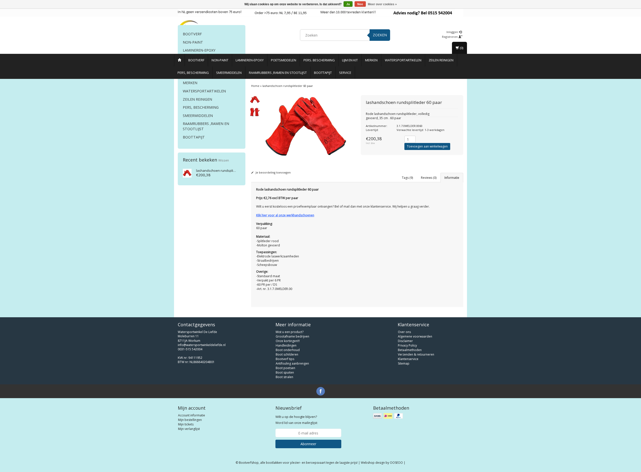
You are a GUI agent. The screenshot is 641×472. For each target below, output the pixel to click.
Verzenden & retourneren (416, 354)
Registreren (450, 37)
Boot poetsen (285, 368)
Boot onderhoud (288, 350)
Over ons (404, 332)
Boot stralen (284, 377)
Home (255, 86)
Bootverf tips (285, 359)
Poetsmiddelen (283, 60)
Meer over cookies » (382, 4)
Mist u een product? (289, 332)
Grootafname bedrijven (292, 336)
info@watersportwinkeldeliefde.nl (202, 345)
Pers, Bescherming (193, 72)
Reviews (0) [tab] (428, 178)
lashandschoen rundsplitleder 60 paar (225, 170)
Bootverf (196, 60)
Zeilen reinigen (441, 60)
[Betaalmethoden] (388, 416)
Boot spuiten (285, 372)
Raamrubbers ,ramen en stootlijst (278, 72)
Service (345, 72)
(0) (461, 48)
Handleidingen (286, 345)
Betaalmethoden (410, 350)
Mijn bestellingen (190, 420)
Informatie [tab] (451, 178)
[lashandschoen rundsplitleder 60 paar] (187, 173)
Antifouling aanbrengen (292, 363)
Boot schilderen (287, 354)
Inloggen (452, 32)
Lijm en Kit (350, 60)
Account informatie (191, 415)
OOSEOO (396, 462)
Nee (360, 4)
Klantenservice (408, 359)
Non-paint (220, 60)
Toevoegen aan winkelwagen (427, 146)
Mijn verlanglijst (189, 429)
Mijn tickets (186, 424)
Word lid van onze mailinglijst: (296, 419)
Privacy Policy (407, 345)
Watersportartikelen (403, 60)
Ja (348, 4)
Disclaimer (405, 341)
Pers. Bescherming (319, 60)
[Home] (179, 60)
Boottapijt (323, 72)
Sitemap (403, 363)
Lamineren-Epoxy (250, 60)
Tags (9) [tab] (407, 178)
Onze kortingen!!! (288, 341)
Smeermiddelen (229, 72)
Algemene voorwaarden (415, 336)
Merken (371, 60)
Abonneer (308, 443)
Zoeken (380, 35)
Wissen (223, 160)
